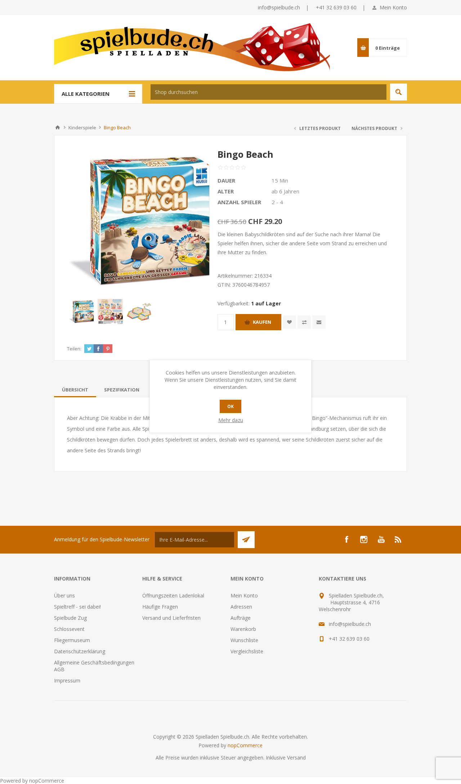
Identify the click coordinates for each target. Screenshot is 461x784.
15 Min (280, 180)
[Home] (57, 127)
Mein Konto (393, 7)
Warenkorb (243, 629)
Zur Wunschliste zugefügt (289, 322)
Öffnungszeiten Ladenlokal (173, 595)
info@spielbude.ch (279, 7)
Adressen (241, 606)
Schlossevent (69, 629)
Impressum (67, 680)
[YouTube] (381, 539)
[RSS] (398, 539)
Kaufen (262, 322)
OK (230, 406)
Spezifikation (121, 389)
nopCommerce (245, 745)
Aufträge (240, 617)
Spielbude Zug (70, 617)
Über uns (64, 595)
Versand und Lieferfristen (171, 617)
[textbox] (268, 92)
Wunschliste (244, 640)
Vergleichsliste (246, 651)
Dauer (226, 180)
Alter (226, 191)
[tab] (75, 389)
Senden (246, 539)
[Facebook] (346, 539)
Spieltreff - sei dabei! (77, 606)
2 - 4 (277, 202)
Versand (296, 757)
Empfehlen (319, 322)
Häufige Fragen (160, 606)
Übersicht (75, 389)
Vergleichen (304, 322)
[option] (81, 311)
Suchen (398, 92)
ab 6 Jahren (285, 191)
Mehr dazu (230, 420)
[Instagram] (364, 539)
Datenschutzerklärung (79, 651)
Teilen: (74, 348)
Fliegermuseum (72, 640)
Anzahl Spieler (239, 202)
